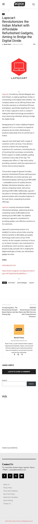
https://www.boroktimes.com (19, 340)
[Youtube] (21, 476)
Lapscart (5, 94)
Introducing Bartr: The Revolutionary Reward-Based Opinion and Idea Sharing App (10, 311)
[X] (9, 49)
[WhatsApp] (19, 49)
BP (8, 11)
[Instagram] (19, 354)
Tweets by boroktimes (10, 448)
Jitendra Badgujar (22, 282)
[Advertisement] (19, 424)
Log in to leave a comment (19, 372)
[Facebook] (4, 49)
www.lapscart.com (9, 265)
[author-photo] (19, 335)
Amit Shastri (11, 282)
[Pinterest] (14, 49)
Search (4, 380)
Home (4, 11)
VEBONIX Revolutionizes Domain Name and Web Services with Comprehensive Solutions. (27, 312)
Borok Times (7, 44)
